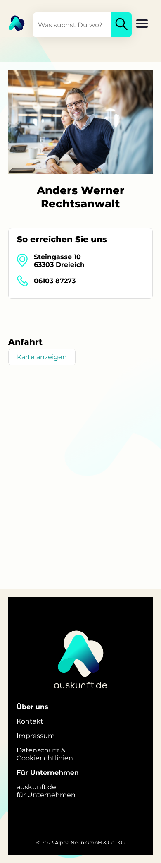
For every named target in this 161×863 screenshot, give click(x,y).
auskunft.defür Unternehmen (46, 791)
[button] (142, 24)
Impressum (36, 736)
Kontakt (30, 721)
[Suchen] (121, 24)
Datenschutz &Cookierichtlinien (45, 754)
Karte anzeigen (42, 357)
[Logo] (12, 22)
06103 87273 (55, 281)
